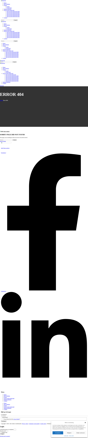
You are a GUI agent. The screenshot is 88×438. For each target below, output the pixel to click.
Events (5, 397)
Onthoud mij (4, 432)
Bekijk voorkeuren (81, 432)
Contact (5, 400)
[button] (85, 422)
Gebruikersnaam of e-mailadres (7, 429)
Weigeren (69, 432)
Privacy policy (71, 435)
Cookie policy (66, 435)
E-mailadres (4, 414)
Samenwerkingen (7, 399)
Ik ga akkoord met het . (12, 419)
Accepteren (57, 432)
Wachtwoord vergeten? (5, 436)
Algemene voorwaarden (34, 423)
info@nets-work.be (5, 148)
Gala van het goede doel (9, 398)
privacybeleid (16, 419)
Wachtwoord (3, 431)
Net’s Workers (7, 396)
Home (1, 100)
